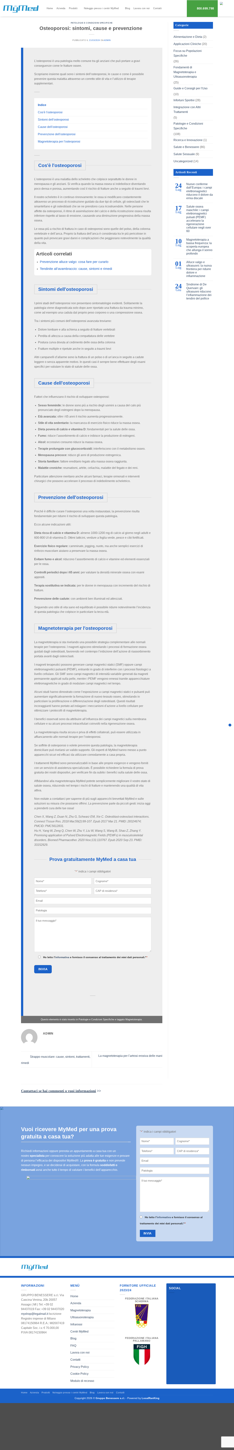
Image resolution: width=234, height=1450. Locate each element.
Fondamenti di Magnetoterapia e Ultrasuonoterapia (185, 72)
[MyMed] (21, 9)
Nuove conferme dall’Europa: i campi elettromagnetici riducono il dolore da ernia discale (199, 191)
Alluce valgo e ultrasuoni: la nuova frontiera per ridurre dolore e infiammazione (199, 269)
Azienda (60, 8)
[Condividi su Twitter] (84, 1003)
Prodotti (73, 8)
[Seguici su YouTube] (185, 1298)
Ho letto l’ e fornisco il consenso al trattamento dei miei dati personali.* (95, 957)
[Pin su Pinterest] (102, 1003)
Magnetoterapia (133, 1019)
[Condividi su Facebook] (75, 1003)
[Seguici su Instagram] (179, 1298)
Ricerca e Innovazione (188, 140)
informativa (62, 957)
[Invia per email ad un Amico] (93, 1003)
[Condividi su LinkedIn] (111, 1003)
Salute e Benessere (186, 147)
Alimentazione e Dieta (187, 36)
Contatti (157, 8)
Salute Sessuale (184, 154)
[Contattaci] (230, 725)
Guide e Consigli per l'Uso (190, 88)
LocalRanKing (150, 1398)
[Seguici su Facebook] (172, 1298)
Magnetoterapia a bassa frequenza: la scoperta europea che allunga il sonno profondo (199, 246)
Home (50, 8)
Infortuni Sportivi (184, 100)
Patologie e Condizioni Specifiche (92, 23)
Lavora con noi (141, 8)
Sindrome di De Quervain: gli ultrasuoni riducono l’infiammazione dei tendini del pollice (199, 291)
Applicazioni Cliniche (187, 43)
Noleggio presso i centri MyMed (101, 8)
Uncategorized (183, 161)
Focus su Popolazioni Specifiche (187, 53)
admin (107, 40)
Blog (127, 8)
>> (61, 1091)
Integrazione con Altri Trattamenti (187, 109)
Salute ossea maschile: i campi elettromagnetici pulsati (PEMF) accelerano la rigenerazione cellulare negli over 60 (198, 219)
